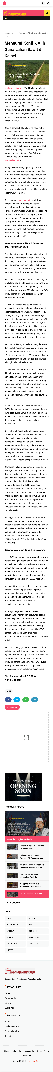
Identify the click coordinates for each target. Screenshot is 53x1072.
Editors (8, 1003)
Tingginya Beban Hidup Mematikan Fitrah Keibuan (30, 885)
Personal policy (12, 1031)
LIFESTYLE (11, 950)
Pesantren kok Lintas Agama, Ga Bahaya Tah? (32, 847)
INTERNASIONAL (14, 925)
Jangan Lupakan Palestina (31, 893)
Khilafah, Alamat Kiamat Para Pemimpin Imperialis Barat (32, 866)
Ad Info (8, 1021)
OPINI (14, 33)
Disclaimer (26, 1055)
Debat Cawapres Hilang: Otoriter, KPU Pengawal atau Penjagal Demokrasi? (31, 857)
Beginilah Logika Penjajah (19, 839)
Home (6, 1051)
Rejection (9, 1036)
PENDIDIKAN (34, 937)
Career (8, 993)
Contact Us (29, 1051)
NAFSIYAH (11, 931)
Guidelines (9, 1008)
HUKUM (10, 937)
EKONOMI (33, 931)
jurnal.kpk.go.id (24, 200)
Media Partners (12, 1026)
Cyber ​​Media (10, 998)
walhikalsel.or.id (12, 160)
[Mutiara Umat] (15, 13)
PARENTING (12, 944)
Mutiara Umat (34, 1061)
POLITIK (32, 918)
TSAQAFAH (33, 944)
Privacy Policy (43, 1051)
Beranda (7, 33)
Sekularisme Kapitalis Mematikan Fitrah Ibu (29, 875)
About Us (17, 1051)
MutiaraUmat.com (13, 88)
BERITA (32, 925)
